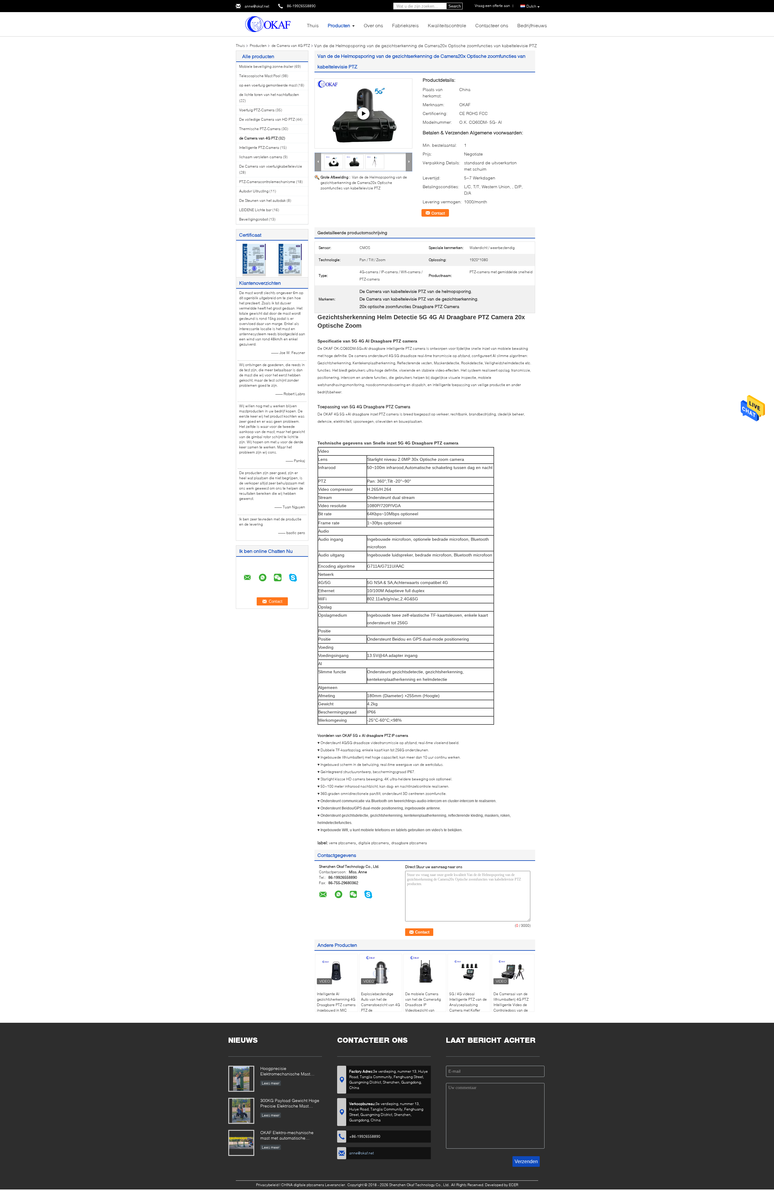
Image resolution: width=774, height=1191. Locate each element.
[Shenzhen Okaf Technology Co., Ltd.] (269, 23)
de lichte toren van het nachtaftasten (269, 94)
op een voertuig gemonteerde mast (268, 85)
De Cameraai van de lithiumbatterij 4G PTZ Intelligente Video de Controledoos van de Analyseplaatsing (510, 1005)
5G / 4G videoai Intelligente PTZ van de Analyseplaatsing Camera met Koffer (468, 1002)
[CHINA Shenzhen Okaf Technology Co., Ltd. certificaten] (254, 259)
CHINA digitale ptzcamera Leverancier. (314, 1185)
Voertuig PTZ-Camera (257, 110)
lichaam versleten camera (260, 157)
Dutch (531, 6)
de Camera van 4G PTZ (291, 45)
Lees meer (270, 1083)
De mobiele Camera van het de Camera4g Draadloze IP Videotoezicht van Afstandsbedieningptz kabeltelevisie (423, 1007)
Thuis (313, 25)
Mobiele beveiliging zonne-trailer (266, 66)
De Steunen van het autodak (262, 200)
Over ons (373, 25)
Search (454, 6)
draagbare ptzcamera (409, 843)
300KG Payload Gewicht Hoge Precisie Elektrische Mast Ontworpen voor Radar (289, 1104)
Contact (438, 213)
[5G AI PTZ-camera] (363, 113)
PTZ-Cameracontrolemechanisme (267, 181)
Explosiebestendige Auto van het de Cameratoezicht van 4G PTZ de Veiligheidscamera (380, 1005)
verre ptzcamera (342, 843)
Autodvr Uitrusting (253, 191)
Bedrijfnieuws (532, 25)
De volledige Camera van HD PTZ (267, 119)
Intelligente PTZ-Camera (259, 147)
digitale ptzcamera (373, 843)
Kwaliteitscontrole (447, 25)
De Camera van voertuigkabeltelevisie (270, 166)
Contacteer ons (491, 25)
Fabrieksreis (405, 25)
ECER (513, 1185)
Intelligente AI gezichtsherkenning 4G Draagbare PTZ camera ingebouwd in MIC (336, 1002)
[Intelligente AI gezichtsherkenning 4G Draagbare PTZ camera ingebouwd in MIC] (336, 971)
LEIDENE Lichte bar (255, 210)
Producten (339, 25)
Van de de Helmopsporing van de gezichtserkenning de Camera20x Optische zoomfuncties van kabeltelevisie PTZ (363, 182)
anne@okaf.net (257, 6)
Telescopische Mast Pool (260, 76)
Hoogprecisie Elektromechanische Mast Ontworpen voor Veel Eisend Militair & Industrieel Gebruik (288, 1072)
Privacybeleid (267, 1185)
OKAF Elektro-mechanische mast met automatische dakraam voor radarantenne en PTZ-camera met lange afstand (290, 1136)
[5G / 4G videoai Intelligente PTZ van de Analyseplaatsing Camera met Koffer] (469, 971)
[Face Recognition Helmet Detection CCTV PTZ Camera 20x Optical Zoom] (354, 161)
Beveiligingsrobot (253, 219)
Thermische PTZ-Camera (260, 128)
